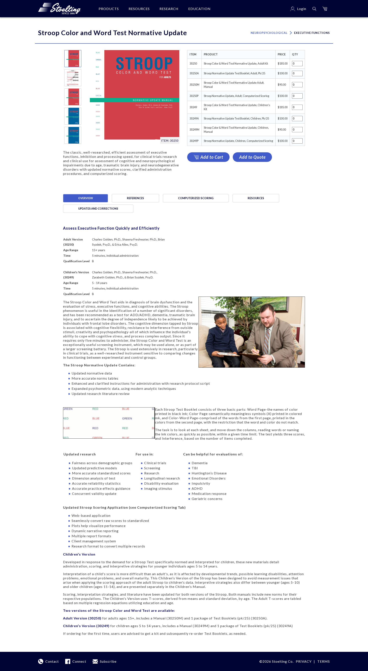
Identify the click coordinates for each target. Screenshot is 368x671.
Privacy (304, 661)
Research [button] (169, 9)
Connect (79, 661)
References (135, 198)
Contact (52, 661)
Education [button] (199, 9)
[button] (325, 8)
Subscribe (108, 661)
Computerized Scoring (196, 198)
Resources (256, 198)
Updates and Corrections (98, 208)
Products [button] (109, 9)
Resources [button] (139, 9)
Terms (323, 661)
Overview (85, 198)
